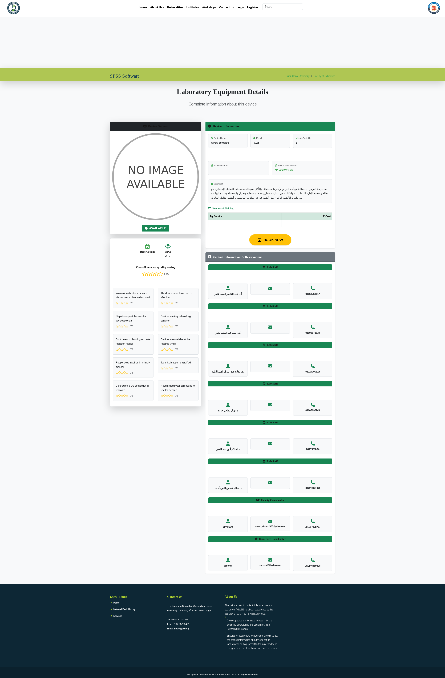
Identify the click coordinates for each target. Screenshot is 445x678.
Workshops (209, 7)
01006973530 (312, 332)
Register (252, 7)
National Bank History (124, 609)
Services (117, 616)
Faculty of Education (324, 76)
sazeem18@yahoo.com (270, 565)
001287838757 (313, 526)
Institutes (192, 7)
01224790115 (312, 371)
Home (143, 7)
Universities (175, 7)
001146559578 (313, 565)
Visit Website (286, 169)
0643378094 (312, 449)
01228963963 (312, 488)
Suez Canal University (298, 76)
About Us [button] (156, 7)
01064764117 (312, 293)
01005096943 (312, 410)
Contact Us (226, 7)
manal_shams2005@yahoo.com (270, 526)
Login (240, 7)
